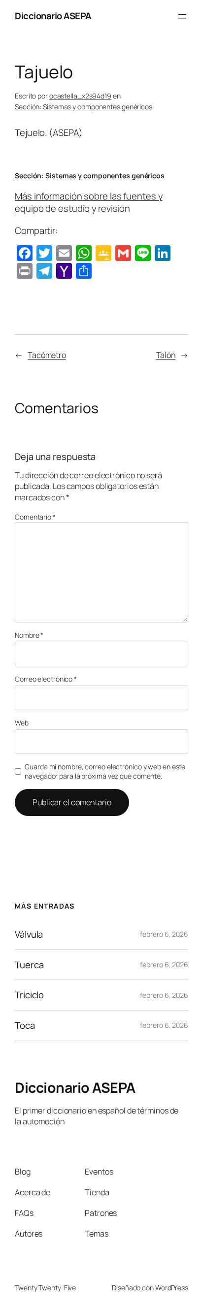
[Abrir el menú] (182, 16)
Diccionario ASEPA (53, 15)
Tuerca (29, 965)
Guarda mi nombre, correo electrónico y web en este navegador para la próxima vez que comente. (105, 771)
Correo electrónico (46, 679)
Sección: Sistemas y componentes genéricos (83, 106)
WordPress (171, 1287)
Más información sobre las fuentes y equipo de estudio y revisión (89, 202)
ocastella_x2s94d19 (80, 95)
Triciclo (29, 995)
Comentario (35, 517)
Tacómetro (47, 355)
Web (22, 722)
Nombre (29, 635)
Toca (25, 1025)
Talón (166, 355)
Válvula (29, 934)
